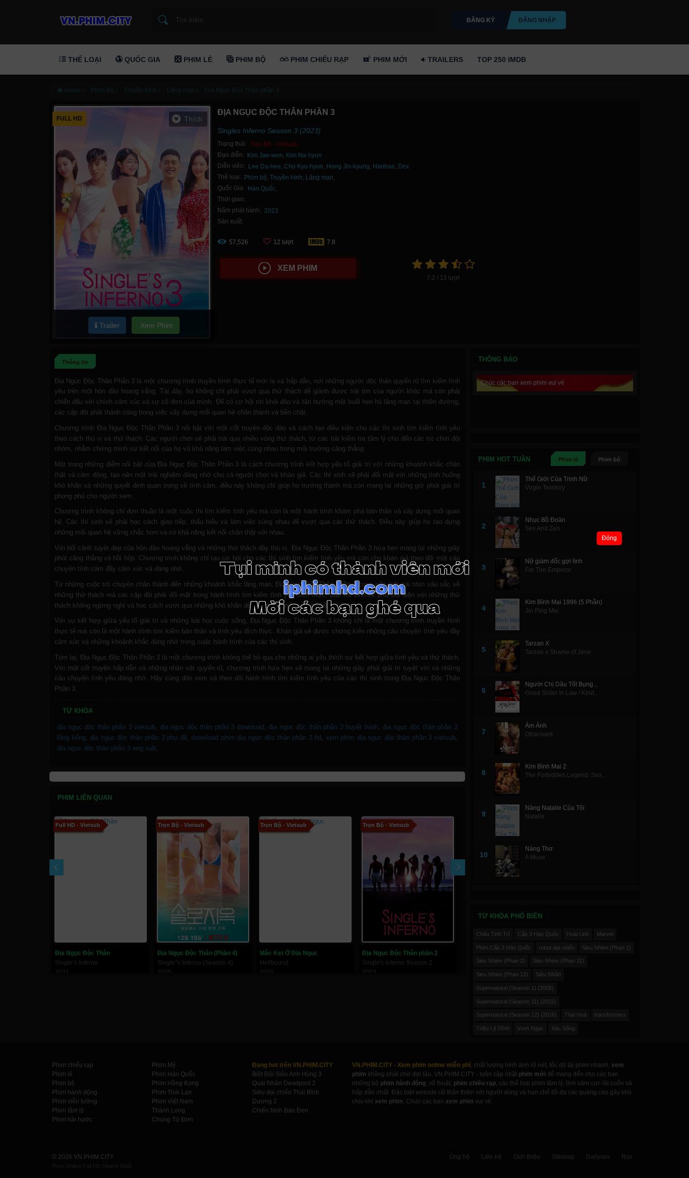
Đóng (609, 538)
